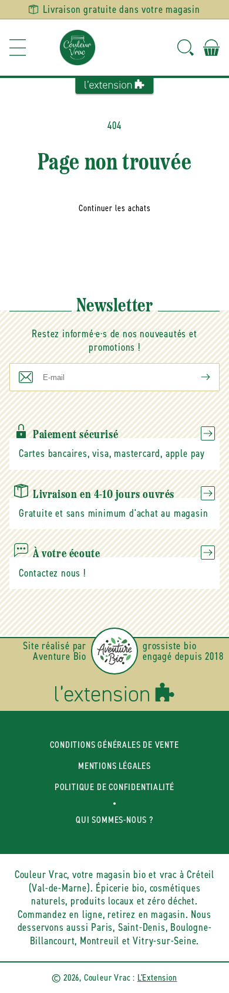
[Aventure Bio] (114, 651)
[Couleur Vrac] (77, 47)
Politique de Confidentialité (114, 787)
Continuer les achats (115, 208)
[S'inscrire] (196, 377)
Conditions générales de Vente (114, 744)
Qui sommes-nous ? (114, 820)
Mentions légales (114, 766)
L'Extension (157, 977)
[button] (17, 47)
